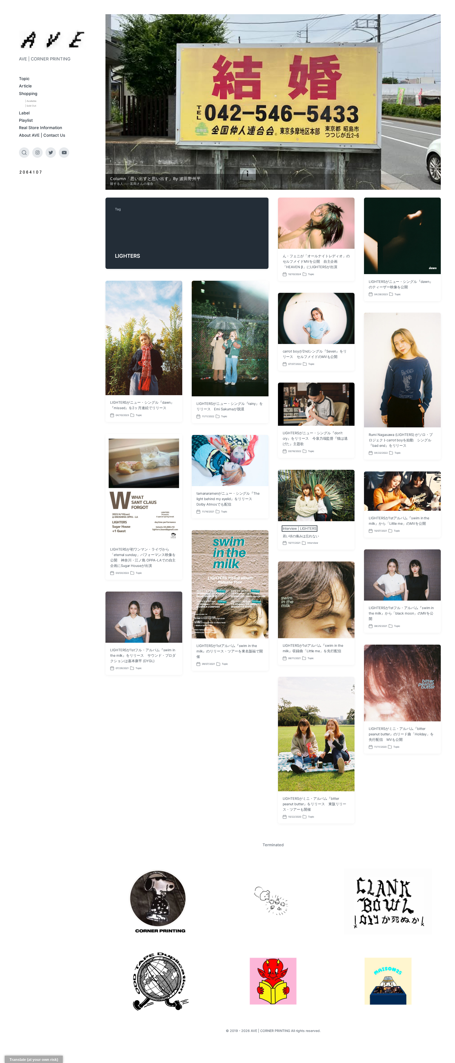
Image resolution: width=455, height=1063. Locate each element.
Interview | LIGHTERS (300, 528)
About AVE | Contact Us (42, 135)
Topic (24, 78)
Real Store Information (40, 127)
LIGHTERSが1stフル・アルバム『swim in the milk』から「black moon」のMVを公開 (401, 613)
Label (24, 113)
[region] (273, 102)
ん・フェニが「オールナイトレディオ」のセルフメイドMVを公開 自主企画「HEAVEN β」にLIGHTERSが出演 (316, 261)
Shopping (28, 93)
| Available (30, 101)
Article (25, 86)
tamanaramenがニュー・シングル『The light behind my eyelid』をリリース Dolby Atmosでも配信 (227, 499)
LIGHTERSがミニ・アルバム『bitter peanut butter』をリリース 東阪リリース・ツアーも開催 (314, 804)
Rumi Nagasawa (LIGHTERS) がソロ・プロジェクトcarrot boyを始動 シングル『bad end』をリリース (401, 440)
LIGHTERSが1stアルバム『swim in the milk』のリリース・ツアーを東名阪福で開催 (229, 651)
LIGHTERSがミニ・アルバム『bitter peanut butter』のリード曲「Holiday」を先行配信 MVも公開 (401, 734)
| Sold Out (30, 105)
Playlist (26, 120)
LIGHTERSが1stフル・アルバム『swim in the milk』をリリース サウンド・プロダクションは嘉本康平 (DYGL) (143, 655)
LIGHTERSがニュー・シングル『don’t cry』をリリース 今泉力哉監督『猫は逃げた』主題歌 (315, 438)
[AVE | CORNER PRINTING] (52, 39)
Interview (312, 542)
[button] (273, 102)
